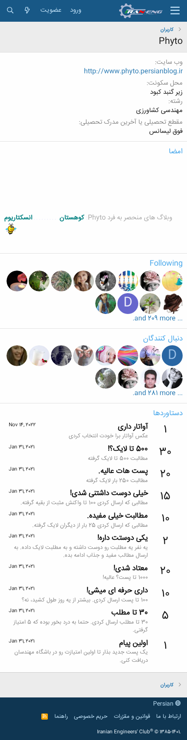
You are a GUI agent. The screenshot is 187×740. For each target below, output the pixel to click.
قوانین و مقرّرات (132, 716)
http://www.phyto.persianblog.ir (133, 71)
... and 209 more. (158, 318)
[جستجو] (10, 10)
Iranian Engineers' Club (139, 732)
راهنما (61, 716)
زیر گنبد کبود (166, 92)
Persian (164, 704)
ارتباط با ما (168, 716)
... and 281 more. (158, 393)
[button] (175, 11)
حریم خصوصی (90, 716)
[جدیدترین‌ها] (27, 10)
